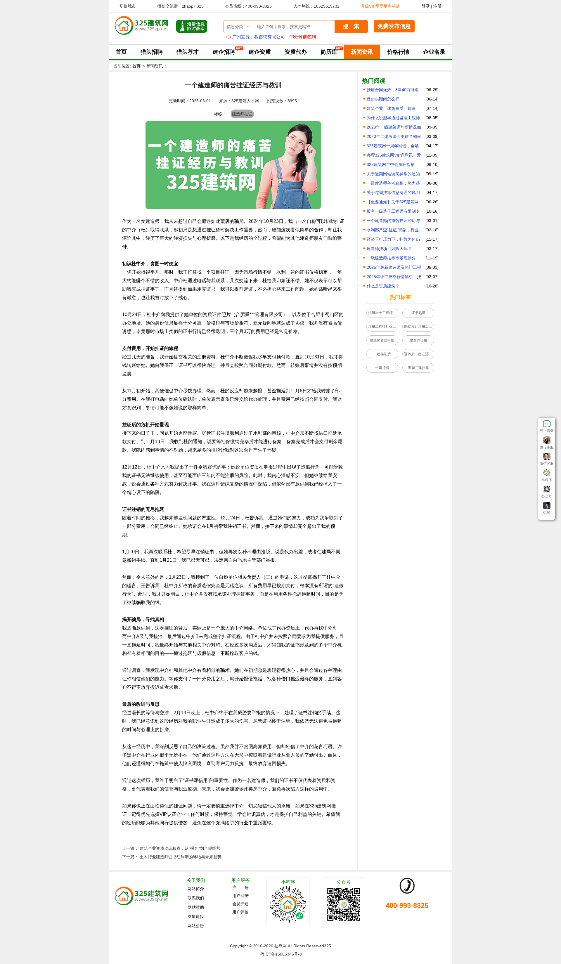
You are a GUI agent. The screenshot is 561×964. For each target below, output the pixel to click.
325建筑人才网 (245, 100)
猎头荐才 (187, 52)
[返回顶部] (546, 518)
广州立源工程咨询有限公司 (258, 36)
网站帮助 (196, 907)
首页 (121, 52)
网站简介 (196, 888)
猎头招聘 (152, 52)
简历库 (329, 52)
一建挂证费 (382, 354)
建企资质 (260, 52)
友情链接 (196, 916)
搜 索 (351, 26)
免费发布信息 (394, 26)
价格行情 (398, 52)
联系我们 (196, 898)
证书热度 (418, 313)
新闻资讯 (362, 52)
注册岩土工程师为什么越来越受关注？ (383, 313)
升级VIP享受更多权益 (380, 6)
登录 (426, 6)
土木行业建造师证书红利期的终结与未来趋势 (180, 856)
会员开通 (240, 903)
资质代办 (296, 52)
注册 (437, 6)
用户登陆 (240, 895)
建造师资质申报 (382, 340)
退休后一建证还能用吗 (419, 354)
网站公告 (196, 925)
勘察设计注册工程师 (419, 327)
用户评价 (240, 912)
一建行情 (382, 368)
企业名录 (434, 52)
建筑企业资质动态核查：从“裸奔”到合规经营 (180, 848)
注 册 (240, 887)
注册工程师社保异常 (383, 327)
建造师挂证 (242, 114)
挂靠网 (280, 946)
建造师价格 (418, 340)
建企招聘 (224, 52)
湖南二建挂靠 (418, 368)
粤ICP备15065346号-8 (281, 954)
